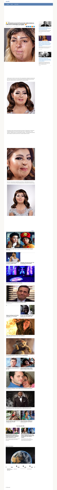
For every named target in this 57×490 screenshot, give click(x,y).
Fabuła (12, 4)
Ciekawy (8, 4)
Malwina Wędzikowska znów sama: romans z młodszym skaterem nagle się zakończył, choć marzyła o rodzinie (27, 436)
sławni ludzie (16, 4)
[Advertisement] (28, 13)
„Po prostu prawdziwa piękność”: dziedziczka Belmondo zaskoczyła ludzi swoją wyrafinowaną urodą (45, 28)
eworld (7, 1)
